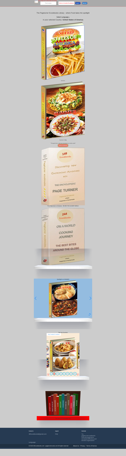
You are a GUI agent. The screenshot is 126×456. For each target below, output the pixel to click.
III (57, 373)
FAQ (56, 434)
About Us (76, 446)
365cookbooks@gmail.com (36, 434)
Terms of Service (91, 446)
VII (71, 373)
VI (67, 373)
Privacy (82, 446)
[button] (90, 298)
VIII (74, 373)
